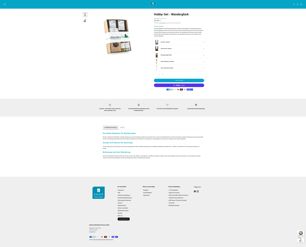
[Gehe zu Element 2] (85, 20)
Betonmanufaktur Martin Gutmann (178, 195)
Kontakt (120, 213)
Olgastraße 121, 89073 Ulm (95, 228)
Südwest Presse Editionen (176, 198)
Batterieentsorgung (123, 210)
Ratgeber (145, 190)
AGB (119, 192)
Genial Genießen (159, 26)
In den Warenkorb (179, 80)
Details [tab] (122, 127)
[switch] (300, 241)
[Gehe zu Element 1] (85, 14)
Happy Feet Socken (174, 192)
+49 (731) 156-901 (93, 230)
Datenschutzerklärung (124, 195)
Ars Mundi (171, 203)
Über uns (120, 215)
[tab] (110, 127)
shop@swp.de (92, 231)
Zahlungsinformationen (124, 200)
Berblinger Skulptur (174, 205)
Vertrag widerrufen (123, 219)
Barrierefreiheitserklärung (125, 198)
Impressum (121, 190)
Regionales (146, 195)
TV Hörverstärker (173, 190)
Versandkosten (162, 23)
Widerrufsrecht (122, 205)
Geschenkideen (147, 192)
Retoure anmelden (123, 208)
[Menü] (303, 231)
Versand (120, 203)
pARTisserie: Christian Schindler (178, 200)
